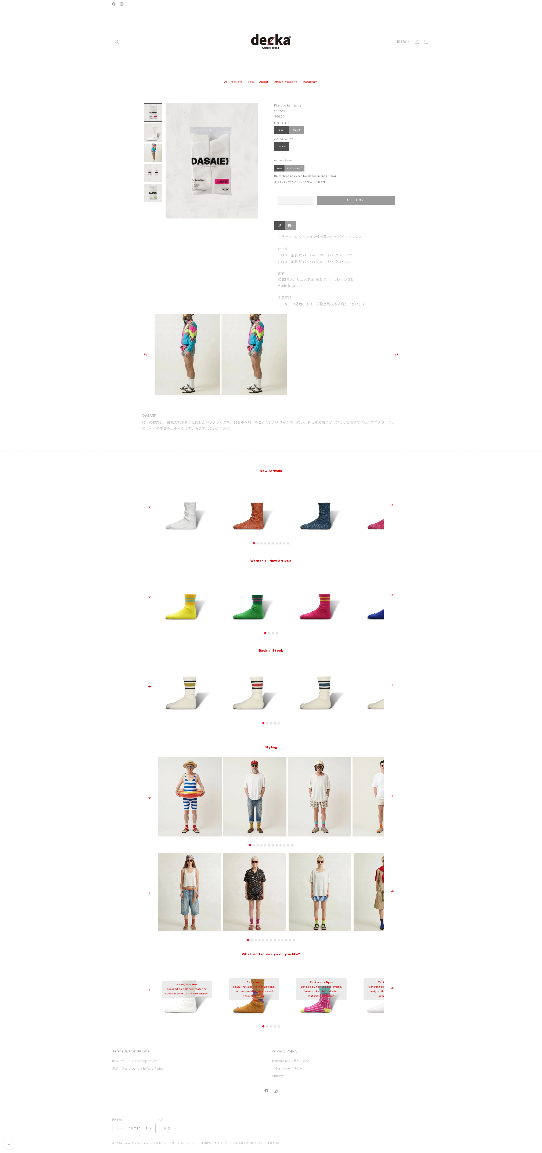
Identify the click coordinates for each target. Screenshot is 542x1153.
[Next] (396, 354)
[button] (117, 41)
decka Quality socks (136, 1143)
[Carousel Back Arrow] (150, 506)
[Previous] (145, 354)
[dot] (254, 543)
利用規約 (278, 1076)
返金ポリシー (160, 1143)
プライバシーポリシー (287, 1068)
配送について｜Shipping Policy (134, 1061)
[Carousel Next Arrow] (391, 506)
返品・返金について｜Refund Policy (138, 1068)
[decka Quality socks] (271, 41)
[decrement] (283, 200)
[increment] (309, 200)
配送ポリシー (222, 1143)
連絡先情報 (273, 1143)
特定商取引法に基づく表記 (290, 1061)
